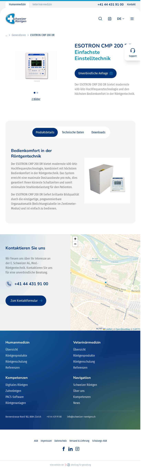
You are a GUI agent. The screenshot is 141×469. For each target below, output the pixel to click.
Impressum (46, 440)
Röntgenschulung (16, 361)
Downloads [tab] (98, 132)
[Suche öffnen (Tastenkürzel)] (100, 18)
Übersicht (12, 349)
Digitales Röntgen (17, 385)
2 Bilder (36, 99)
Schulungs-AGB (99, 440)
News (76, 403)
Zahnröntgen (13, 391)
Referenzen (13, 368)
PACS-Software (15, 397)
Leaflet (108, 329)
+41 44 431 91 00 (110, 4)
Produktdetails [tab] (45, 132)
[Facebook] (64, 449)
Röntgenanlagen (16, 403)
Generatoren (19, 35)
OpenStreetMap (123, 329)
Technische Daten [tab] (73, 132)
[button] (106, 282)
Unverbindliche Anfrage (93, 73)
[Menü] (132, 18)
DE (119, 19)
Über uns (79, 391)
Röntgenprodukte (16, 355)
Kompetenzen (82, 397)
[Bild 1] (34, 93)
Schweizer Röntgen (85, 385)
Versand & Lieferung (79, 440)
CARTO (136, 329)
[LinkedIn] (70, 449)
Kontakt (131, 4)
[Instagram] (77, 449)
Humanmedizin (17, 4)
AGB (36, 440)
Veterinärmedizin (42, 4)
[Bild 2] (37, 93)
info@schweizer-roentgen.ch (81, 416)
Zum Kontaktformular (24, 301)
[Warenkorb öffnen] (109, 18)
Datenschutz (61, 440)
